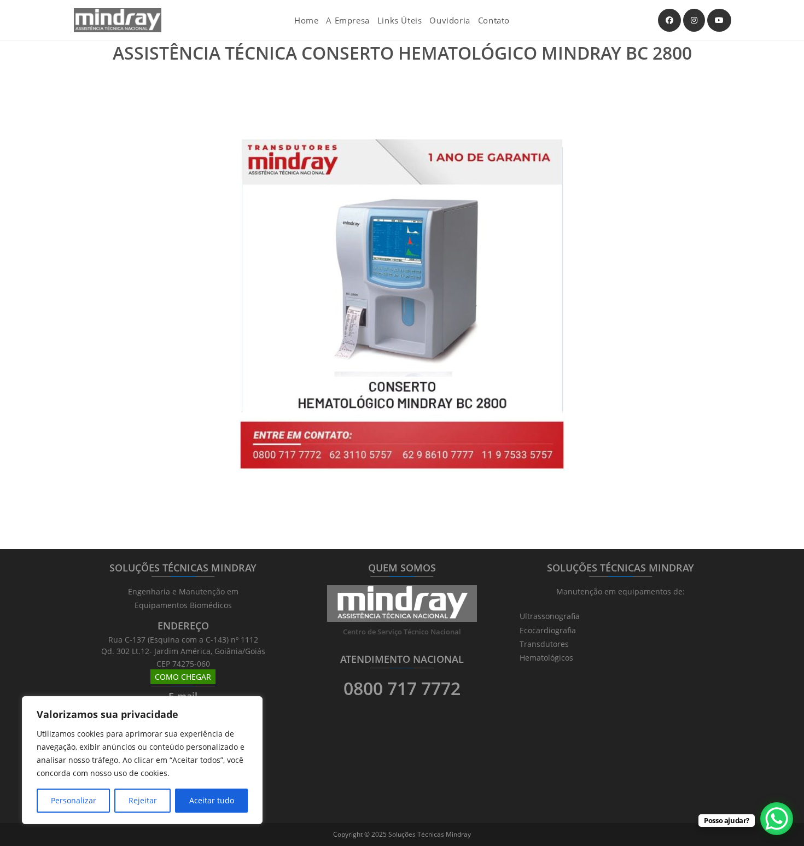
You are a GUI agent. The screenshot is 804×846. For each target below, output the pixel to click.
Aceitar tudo (211, 800)
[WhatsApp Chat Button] (776, 818)
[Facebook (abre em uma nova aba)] (669, 20)
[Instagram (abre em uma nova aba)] (694, 20)
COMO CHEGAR (183, 677)
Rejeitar (143, 800)
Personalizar (73, 800)
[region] (142, 760)
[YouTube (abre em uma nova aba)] (719, 20)
